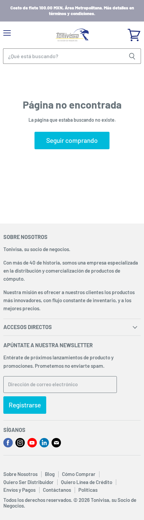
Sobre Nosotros (20, 474)
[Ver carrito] (134, 32)
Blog (50, 474)
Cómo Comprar (78, 474)
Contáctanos (57, 490)
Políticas (87, 490)
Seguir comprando (72, 140)
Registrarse (25, 405)
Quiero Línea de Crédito (86, 482)
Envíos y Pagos (19, 490)
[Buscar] (132, 56)
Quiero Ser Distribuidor (28, 482)
